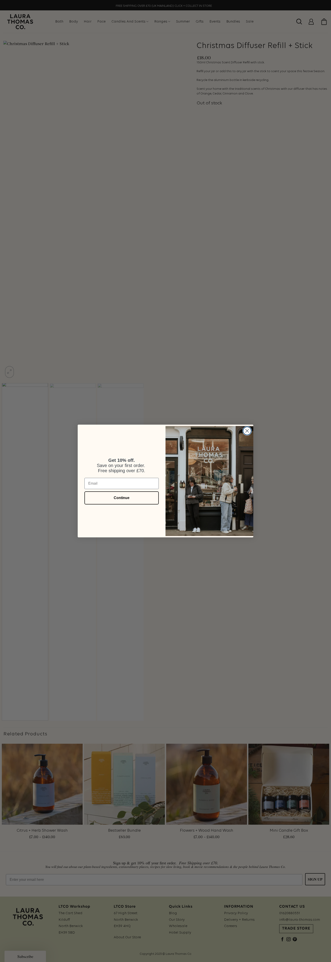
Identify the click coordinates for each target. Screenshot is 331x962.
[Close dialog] (247, 430)
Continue (121, 498)
